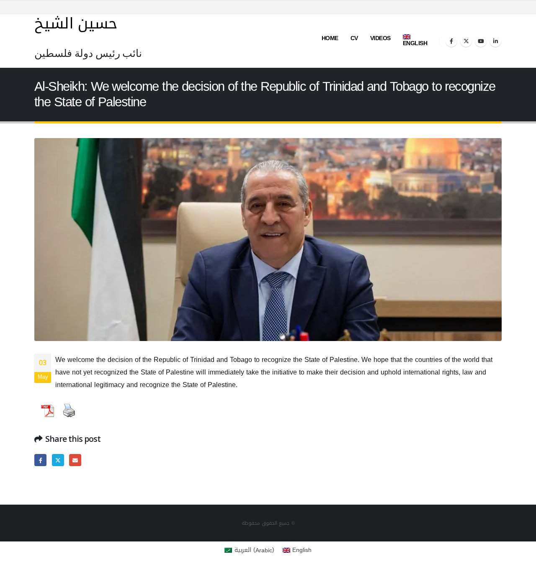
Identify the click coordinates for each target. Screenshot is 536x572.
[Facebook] (451, 41)
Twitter (58, 460)
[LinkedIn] (495, 41)
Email (75, 460)
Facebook (40, 460)
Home (330, 38)
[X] (466, 41)
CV (354, 38)
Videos (380, 38)
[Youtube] (481, 41)
